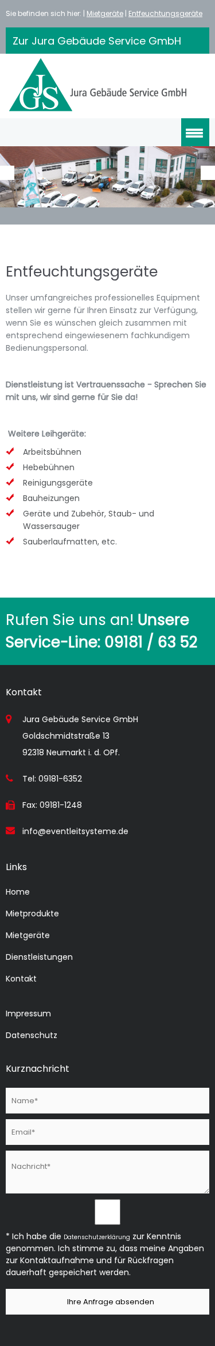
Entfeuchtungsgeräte (165, 13)
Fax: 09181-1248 (52, 805)
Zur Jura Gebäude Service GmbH (97, 41)
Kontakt (21, 978)
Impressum (28, 1013)
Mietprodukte (32, 913)
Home (18, 892)
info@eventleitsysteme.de (75, 831)
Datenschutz (31, 1035)
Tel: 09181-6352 (52, 778)
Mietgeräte (105, 13)
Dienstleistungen (39, 957)
